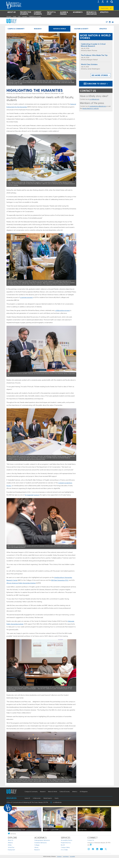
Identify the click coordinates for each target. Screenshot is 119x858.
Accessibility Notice (66, 840)
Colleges (36, 845)
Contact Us (90, 840)
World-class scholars (89, 64)
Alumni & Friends (64, 13)
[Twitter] (105, 849)
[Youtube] (101, 849)
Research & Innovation (91, 13)
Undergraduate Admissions (42, 840)
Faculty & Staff (51, 13)
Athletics (104, 12)
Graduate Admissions (40, 842)
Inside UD (27, 798)
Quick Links (104, 8)
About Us (10, 840)
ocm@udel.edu (94, 99)
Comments (59, 856)
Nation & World (59, 29)
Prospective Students (25, 13)
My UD (63, 845)
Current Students (38, 13)
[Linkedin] (97, 849)
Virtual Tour (11, 847)
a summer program (26, 297)
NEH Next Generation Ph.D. (60, 580)
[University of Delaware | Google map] (90, 845)
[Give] (107, 2)
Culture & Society (81, 29)
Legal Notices (66, 856)
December (24, 16)
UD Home (9, 16)
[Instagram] (88, 849)
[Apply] (102, 2)
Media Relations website (90, 108)
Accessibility (72, 856)
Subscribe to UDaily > (97, 83)
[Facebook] (93, 849)
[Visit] (98, 2)
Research (37, 29)
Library (36, 847)
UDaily (14, 16)
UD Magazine (83, 791)
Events (56, 798)
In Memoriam (37, 798)
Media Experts (48, 798)
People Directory (66, 842)
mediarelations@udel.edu (97, 106)
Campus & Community (16, 29)
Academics (77, 12)
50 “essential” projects (32, 495)
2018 (19, 16)
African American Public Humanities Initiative (21, 583)
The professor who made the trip (94, 55)
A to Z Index (64, 849)
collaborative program (62, 310)
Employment (11, 849)
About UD (11, 12)
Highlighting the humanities (35, 16)
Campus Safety (65, 847)
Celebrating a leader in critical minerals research (93, 45)
